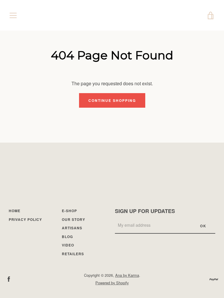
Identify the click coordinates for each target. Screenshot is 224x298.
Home (14, 210)
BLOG (67, 236)
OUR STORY (73, 219)
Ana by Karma (127, 275)
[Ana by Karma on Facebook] (9, 278)
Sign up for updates (145, 211)
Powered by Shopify (112, 282)
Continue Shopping (112, 100)
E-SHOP (69, 210)
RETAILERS (73, 253)
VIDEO (68, 245)
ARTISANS (72, 227)
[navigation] (13, 15)
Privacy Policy (25, 219)
